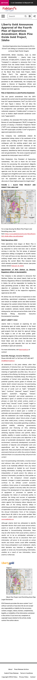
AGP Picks (4, 3)
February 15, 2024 (17, 266)
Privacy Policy (23, 677)
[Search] (25, 16)
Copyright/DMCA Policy (9, 677)
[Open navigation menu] (3, 16)
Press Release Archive (21, 669)
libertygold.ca (23, 349)
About (10, 669)
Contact (32, 677)
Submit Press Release (11, 673)
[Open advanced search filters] (30, 16)
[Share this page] (34, 16)
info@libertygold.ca (8, 361)
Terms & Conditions (26, 673)
